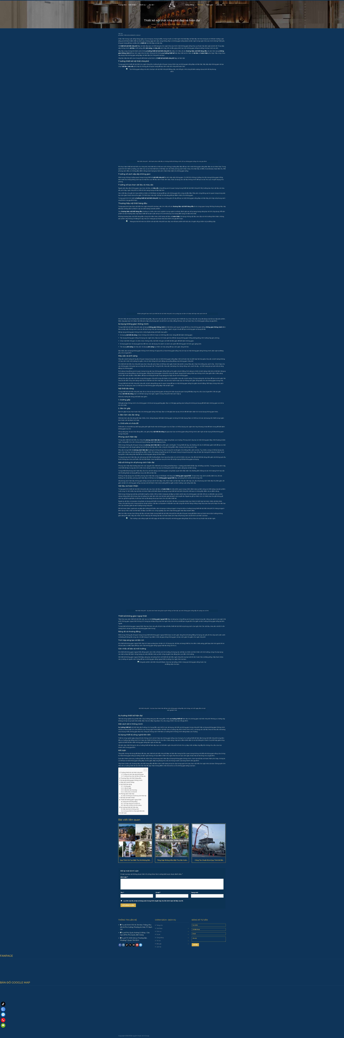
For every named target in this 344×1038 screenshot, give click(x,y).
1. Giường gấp (127, 786)
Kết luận (124, 813)
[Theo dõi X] (130, 945)
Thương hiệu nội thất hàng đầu (131, 778)
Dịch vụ (142, 5)
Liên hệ (219, 5)
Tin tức (200, 5)
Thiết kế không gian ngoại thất (131, 799)
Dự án (151, 5)
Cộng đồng (189, 5)
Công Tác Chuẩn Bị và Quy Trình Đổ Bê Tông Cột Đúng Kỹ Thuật (209, 860)
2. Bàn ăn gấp (127, 788)
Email (158, 892)
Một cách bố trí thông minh (131, 809)
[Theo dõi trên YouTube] (137, 945)
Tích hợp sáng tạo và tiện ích (131, 803)
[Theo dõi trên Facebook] (120, 945)
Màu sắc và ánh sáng (127, 782)
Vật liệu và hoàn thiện (127, 797)
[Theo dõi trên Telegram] (140, 945)
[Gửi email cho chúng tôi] (133, 945)
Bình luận (124, 877)
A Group (138, 35)
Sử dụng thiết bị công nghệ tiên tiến (133, 811)
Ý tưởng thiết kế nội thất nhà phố (131, 772)
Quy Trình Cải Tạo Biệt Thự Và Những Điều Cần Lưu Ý (135, 860)
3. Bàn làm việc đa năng (130, 790)
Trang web (194, 892)
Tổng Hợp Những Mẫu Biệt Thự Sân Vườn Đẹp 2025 (172, 860)
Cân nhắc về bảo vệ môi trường (132, 805)
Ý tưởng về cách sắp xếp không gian (133, 774)
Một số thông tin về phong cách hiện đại (134, 795)
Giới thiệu (132, 5)
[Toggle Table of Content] (144, 770)
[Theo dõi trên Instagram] (123, 945)
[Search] (225, 5)
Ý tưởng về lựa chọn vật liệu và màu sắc (134, 776)
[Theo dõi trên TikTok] (126, 945)
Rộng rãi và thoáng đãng (130, 801)
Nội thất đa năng (126, 784)
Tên (122, 892)
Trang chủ (122, 5)
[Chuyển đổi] (188, 928)
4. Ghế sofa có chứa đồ (130, 791)
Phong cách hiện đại (127, 794)
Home (153, 24)
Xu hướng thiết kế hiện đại (129, 807)
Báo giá (209, 5)
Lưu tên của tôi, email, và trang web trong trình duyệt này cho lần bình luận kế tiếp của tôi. (153, 901)
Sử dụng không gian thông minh (131, 780)
